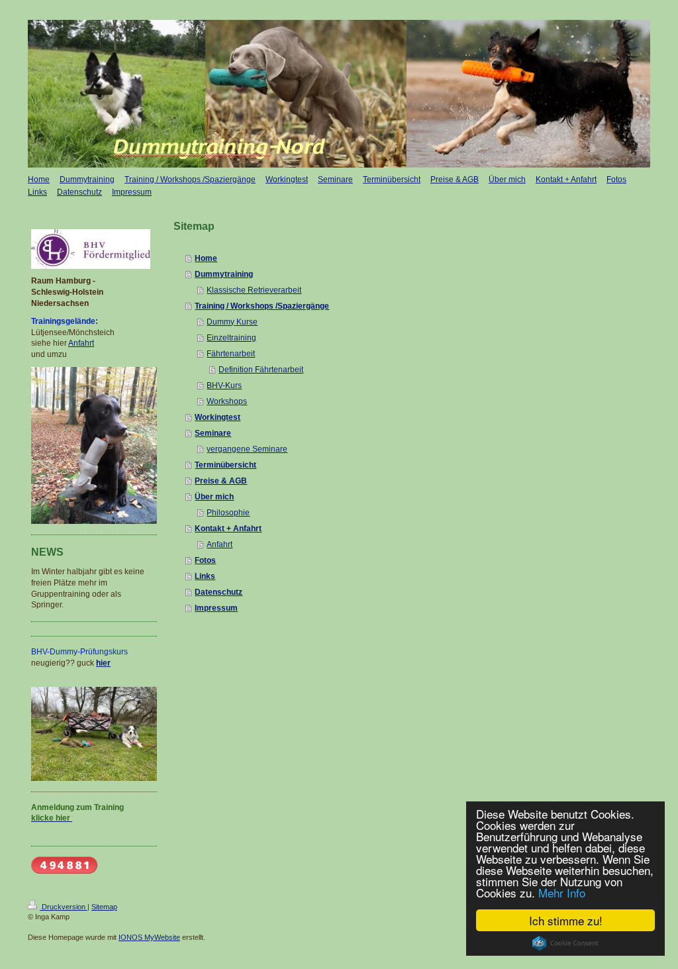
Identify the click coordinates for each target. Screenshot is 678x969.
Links (205, 576)
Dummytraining (224, 274)
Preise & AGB (221, 480)
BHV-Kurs (224, 385)
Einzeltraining (231, 337)
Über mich (214, 496)
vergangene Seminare (247, 449)
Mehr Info (561, 892)
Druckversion (63, 907)
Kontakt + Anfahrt (228, 528)
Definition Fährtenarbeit (260, 369)
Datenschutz (218, 592)
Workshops (227, 401)
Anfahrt (219, 544)
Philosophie (228, 512)
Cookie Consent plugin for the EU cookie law (565, 943)
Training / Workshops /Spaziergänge (262, 306)
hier (103, 663)
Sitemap (104, 907)
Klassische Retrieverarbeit (254, 290)
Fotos (205, 560)
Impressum (216, 608)
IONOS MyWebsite (149, 937)
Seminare (213, 433)
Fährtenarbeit (231, 353)
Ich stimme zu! (566, 920)
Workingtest (217, 417)
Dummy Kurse (232, 322)
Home (206, 258)
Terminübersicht (225, 465)
